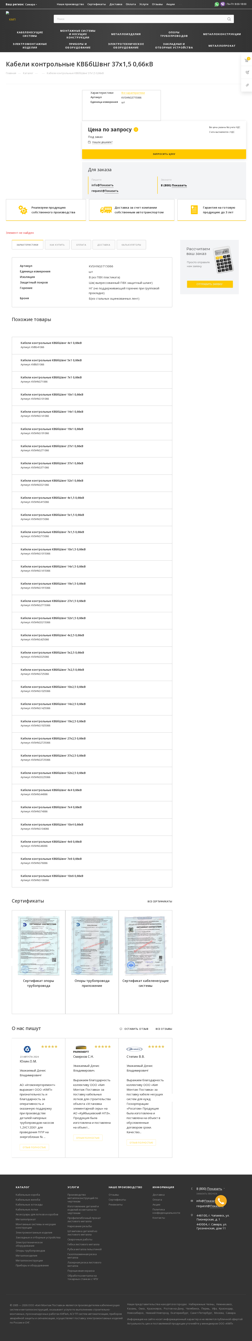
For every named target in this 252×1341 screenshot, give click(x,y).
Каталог (23, 1187)
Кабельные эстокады (29, 1204)
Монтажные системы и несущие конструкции (36, 1225)
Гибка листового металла (83, 1244)
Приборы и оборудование (32, 1265)
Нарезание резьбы (80, 1226)
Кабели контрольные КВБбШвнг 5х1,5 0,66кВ (52, 515)
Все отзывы (164, 1029)
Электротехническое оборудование (29, 1244)
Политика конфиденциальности (166, 1211)
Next (171, 962)
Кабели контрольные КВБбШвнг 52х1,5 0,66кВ (53, 618)
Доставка (103, 244)
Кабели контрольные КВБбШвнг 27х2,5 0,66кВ (53, 738)
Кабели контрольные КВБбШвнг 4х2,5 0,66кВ (52, 635)
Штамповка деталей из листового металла (82, 1232)
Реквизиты (116, 1204)
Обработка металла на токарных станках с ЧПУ (83, 1277)
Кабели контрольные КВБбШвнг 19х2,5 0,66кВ (53, 721)
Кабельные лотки (27, 1209)
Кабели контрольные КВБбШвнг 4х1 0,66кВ (51, 343)
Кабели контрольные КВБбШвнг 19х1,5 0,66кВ (53, 583)
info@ (102, 185)
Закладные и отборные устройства (38, 1237)
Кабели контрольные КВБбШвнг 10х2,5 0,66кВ (53, 687)
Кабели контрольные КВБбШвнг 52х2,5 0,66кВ (53, 773)
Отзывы (114, 1194)
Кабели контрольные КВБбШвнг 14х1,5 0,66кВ (53, 566)
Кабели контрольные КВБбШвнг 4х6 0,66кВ (51, 841)
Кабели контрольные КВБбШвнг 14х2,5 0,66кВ (53, 704)
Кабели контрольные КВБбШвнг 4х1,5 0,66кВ (52, 498)
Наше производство (126, 1187)
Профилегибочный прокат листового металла (84, 1219)
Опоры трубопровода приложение (92, 983)
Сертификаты (117, 1199)
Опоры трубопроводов (30, 1250)
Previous (13, 962)
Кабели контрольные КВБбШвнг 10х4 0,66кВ (52, 824)
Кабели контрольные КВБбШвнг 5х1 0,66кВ (51, 360)
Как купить (57, 244)
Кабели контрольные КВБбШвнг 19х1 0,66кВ (52, 429)
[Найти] (229, 19)
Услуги (73, 1187)
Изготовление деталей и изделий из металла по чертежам (83, 1209)
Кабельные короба (28, 1194)
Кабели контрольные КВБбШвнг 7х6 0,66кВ (51, 859)
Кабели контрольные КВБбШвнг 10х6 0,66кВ (52, 876)
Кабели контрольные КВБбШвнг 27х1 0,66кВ (52, 446)
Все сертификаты (160, 901)
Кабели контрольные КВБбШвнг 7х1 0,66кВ (51, 377)
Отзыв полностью (34, 1147)
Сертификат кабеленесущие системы (145, 983)
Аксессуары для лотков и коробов (37, 1214)
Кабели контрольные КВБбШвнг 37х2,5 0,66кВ (53, 755)
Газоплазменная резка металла (82, 1255)
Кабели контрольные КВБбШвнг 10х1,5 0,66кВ (53, 549)
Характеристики (27, 244)
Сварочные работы (80, 1239)
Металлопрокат (26, 1219)
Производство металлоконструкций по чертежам (83, 1198)
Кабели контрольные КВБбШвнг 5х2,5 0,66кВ (52, 652)
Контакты (159, 1217)
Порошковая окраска (81, 1270)
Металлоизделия (26, 1255)
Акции (156, 1204)
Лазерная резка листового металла (84, 1264)
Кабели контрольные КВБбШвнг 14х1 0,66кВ (52, 411)
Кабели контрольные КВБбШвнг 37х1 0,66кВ (52, 463)
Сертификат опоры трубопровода (38, 983)
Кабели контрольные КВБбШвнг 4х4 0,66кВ (51, 790)
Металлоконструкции (29, 1260)
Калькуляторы (131, 244)
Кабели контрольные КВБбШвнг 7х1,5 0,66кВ (52, 532)
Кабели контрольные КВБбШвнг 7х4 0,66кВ (51, 807)
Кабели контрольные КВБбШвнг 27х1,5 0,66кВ (53, 601)
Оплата (81, 244)
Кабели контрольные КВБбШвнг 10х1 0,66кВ (52, 394)
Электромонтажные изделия (34, 1232)
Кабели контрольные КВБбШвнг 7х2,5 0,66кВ (52, 669)
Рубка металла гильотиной (85, 1249)
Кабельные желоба (28, 1199)
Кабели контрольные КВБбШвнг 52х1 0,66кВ (52, 480)
